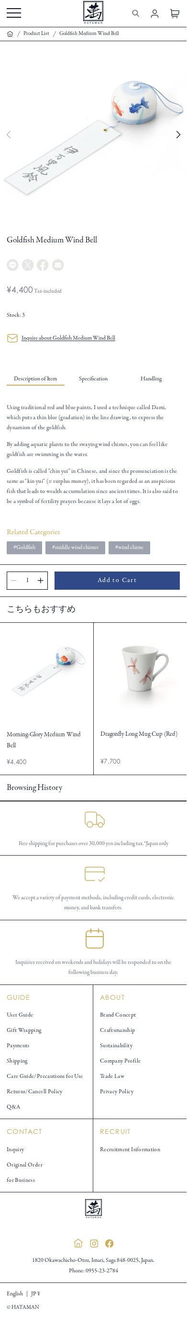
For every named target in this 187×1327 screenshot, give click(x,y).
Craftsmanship (117, 1030)
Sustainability (116, 1045)
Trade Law (112, 1076)
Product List (36, 33)
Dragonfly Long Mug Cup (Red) (138, 734)
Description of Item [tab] (35, 379)
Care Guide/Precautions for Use (45, 1076)
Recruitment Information (130, 1149)
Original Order (25, 1165)
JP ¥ (35, 1294)
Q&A (13, 1107)
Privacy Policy (116, 1091)
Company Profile (120, 1061)
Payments (18, 1045)
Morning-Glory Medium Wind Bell (44, 740)
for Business (21, 1180)
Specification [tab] (93, 379)
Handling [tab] (151, 379)
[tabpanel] (93, 454)
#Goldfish (24, 547)
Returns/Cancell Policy (35, 1091)
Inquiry (15, 1149)
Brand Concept (118, 1015)
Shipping (17, 1061)
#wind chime (129, 547)
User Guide (20, 1015)
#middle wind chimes (75, 547)
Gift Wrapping (24, 1030)
